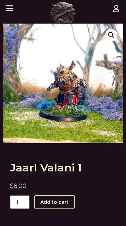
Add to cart (54, 202)
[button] (111, 35)
